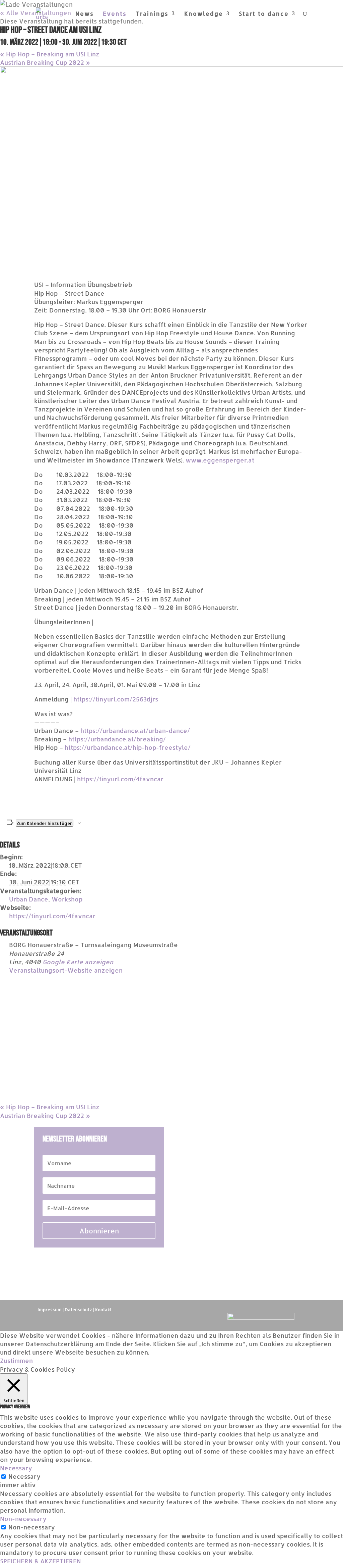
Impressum (50, 1309)
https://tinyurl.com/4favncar (120, 779)
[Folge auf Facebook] (171, 1318)
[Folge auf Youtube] (158, 1318)
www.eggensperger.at (220, 460)
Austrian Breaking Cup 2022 (45, 62)
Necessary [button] (16, 1468)
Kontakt (103, 1309)
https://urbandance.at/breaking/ (117, 739)
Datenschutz (78, 1309)
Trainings (152, 14)
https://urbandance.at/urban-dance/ (135, 730)
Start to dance (264, 14)
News (84, 14)
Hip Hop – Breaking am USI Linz (49, 54)
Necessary (24, 1476)
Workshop (67, 899)
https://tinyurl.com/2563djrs (115, 699)
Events (115, 14)
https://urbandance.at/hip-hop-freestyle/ (128, 747)
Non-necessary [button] (23, 1518)
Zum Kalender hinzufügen (44, 823)
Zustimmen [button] (16, 1360)
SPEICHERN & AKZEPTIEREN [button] (40, 1561)
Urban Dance (28, 899)
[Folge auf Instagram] (185, 1318)
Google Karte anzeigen (78, 962)
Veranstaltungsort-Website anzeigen (66, 970)
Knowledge (203, 14)
